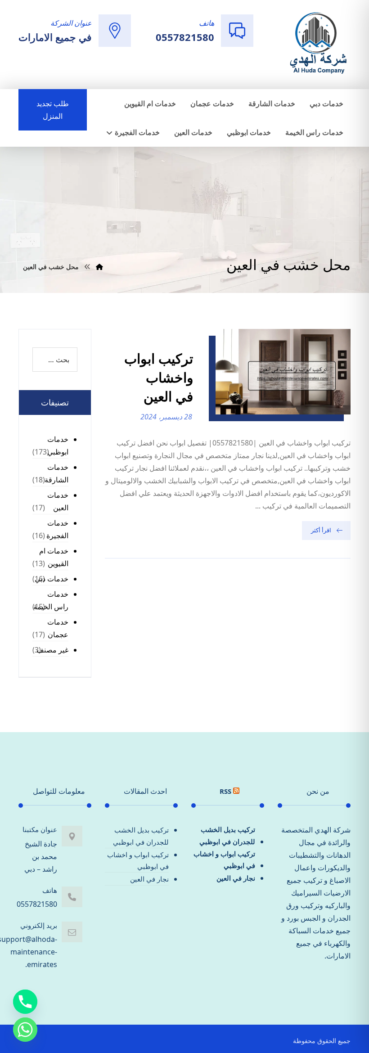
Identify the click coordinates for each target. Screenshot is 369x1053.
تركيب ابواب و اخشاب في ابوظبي (224, 859)
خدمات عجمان (57, 628)
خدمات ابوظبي (57, 445)
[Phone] (25, 1002)
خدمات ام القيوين (53, 557)
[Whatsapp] (25, 1029)
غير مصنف (52, 650)
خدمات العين (57, 501)
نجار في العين (235, 877)
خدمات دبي (51, 579)
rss (225, 791)
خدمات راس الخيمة (50, 600)
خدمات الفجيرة (57, 529)
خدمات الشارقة (56, 473)
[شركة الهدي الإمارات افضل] (318, 43)
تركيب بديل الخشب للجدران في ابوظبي (227, 835)
